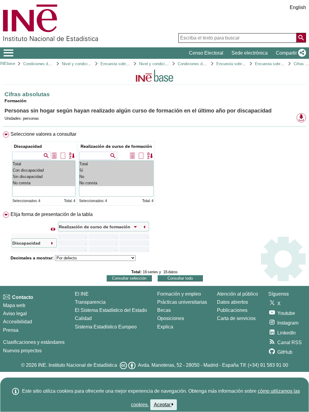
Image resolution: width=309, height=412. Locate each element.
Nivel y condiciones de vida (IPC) (91, 64)
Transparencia (90, 302)
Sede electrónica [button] (249, 52)
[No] (116, 176)
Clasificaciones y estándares (34, 342)
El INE (82, 293)
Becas (164, 310)
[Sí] (116, 170)
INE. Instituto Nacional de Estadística (77, 365)
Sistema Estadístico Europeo (106, 326)
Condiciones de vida (41, 64)
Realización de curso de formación (116, 146)
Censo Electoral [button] (206, 52)
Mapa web (14, 305)
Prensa (10, 330)
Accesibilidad (17, 321)
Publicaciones (232, 310)
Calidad (83, 318)
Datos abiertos (232, 302)
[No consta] (44, 183)
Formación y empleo (179, 293)
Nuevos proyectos (22, 350)
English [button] (298, 7)
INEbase (7, 63)
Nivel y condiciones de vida (163, 64)
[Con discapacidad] (44, 170)
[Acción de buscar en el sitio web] (301, 38)
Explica (165, 326)
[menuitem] (154, 170)
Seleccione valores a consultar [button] (43, 134)
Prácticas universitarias (182, 302)
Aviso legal (15, 313)
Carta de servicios (236, 318)
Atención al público (237, 293)
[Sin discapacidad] (44, 176)
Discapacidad (28, 146)
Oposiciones (170, 318)
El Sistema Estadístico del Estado (111, 310)
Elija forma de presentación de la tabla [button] (52, 214)
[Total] (44, 164)
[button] (289, 53)
